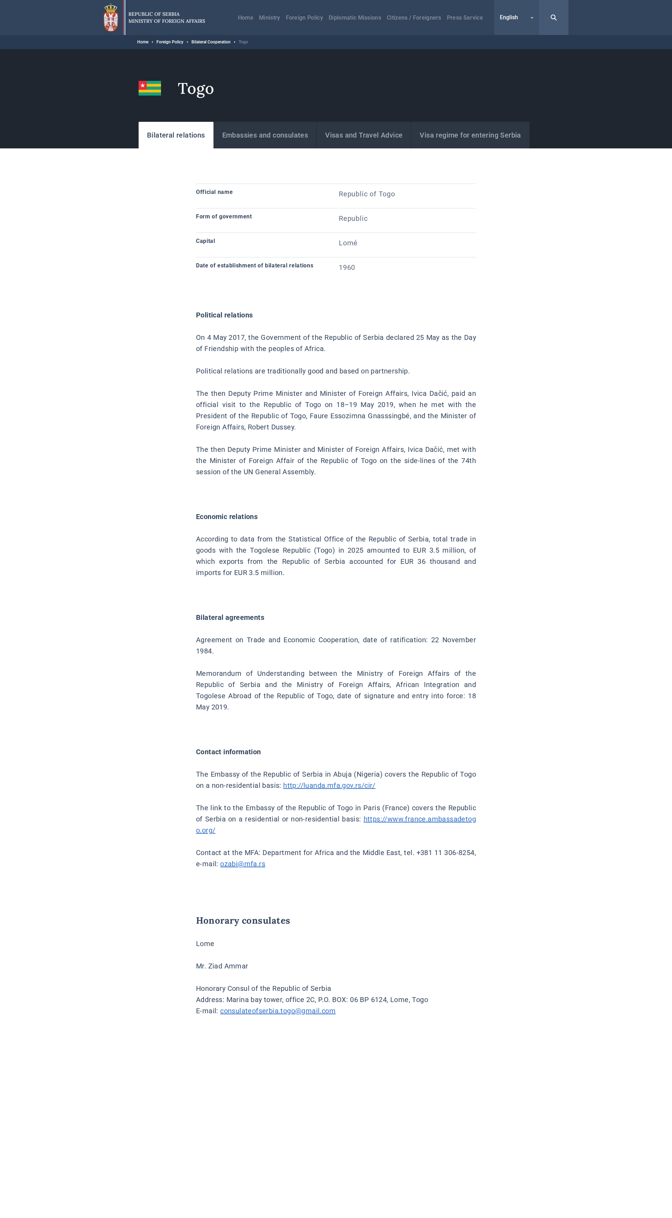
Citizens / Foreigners (414, 17)
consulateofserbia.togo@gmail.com (278, 1011)
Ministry (269, 17)
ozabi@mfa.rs (242, 864)
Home (245, 17)
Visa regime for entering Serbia (470, 135)
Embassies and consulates (265, 135)
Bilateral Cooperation (211, 42)
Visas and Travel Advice (363, 135)
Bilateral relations (176, 135)
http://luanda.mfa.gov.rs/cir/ (329, 785)
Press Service (465, 17)
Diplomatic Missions (355, 17)
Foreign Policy (304, 17)
